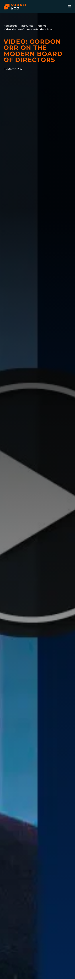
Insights (41, 25)
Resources (27, 25)
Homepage (10, 25)
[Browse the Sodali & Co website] (15, 6)
